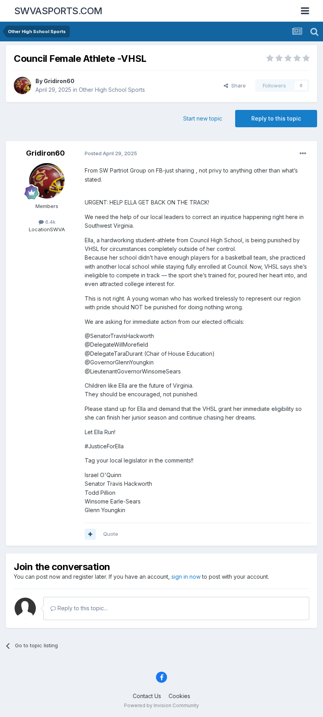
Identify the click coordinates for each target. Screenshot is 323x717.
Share (237, 85)
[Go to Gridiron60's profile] (22, 85)
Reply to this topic (276, 118)
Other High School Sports (112, 89)
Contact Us (147, 696)
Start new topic (202, 118)
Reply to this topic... (82, 608)
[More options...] (303, 153)
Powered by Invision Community (161, 705)
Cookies (179, 696)
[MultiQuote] (90, 534)
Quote (110, 534)
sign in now (185, 576)
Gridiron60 (59, 81)
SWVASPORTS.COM (58, 11)
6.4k (50, 222)
